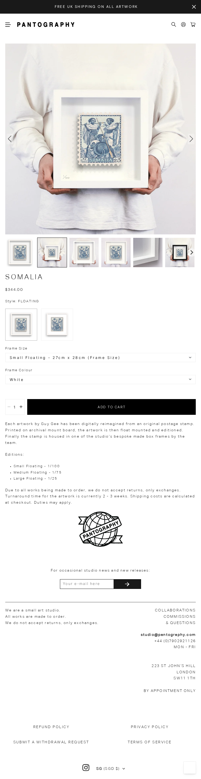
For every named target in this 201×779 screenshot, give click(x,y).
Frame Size (16, 348)
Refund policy (51, 727)
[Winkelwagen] (193, 25)
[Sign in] (183, 25)
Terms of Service (149, 742)
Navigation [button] (8, 24)
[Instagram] (86, 767)
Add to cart (112, 407)
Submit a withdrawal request (51, 742)
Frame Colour (18, 370)
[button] (20, 252)
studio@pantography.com (168, 635)
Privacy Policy (150, 727)
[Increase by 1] (21, 407)
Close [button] (194, 7)
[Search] (174, 25)
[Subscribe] (127, 584)
